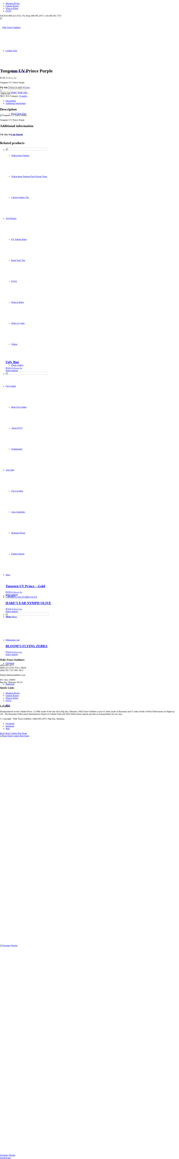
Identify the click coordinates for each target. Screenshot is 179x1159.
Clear (27, 87)
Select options (12, 370)
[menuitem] (92, 3)
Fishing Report (12, 6)
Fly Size (4, 87)
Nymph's (23, 96)
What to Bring (12, 8)
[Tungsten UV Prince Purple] (13, 64)
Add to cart (5, 93)
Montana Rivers (13, 3)
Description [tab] (11, 101)
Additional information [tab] (16, 103)
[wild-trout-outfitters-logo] (10, 27)
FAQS (8, 11)
